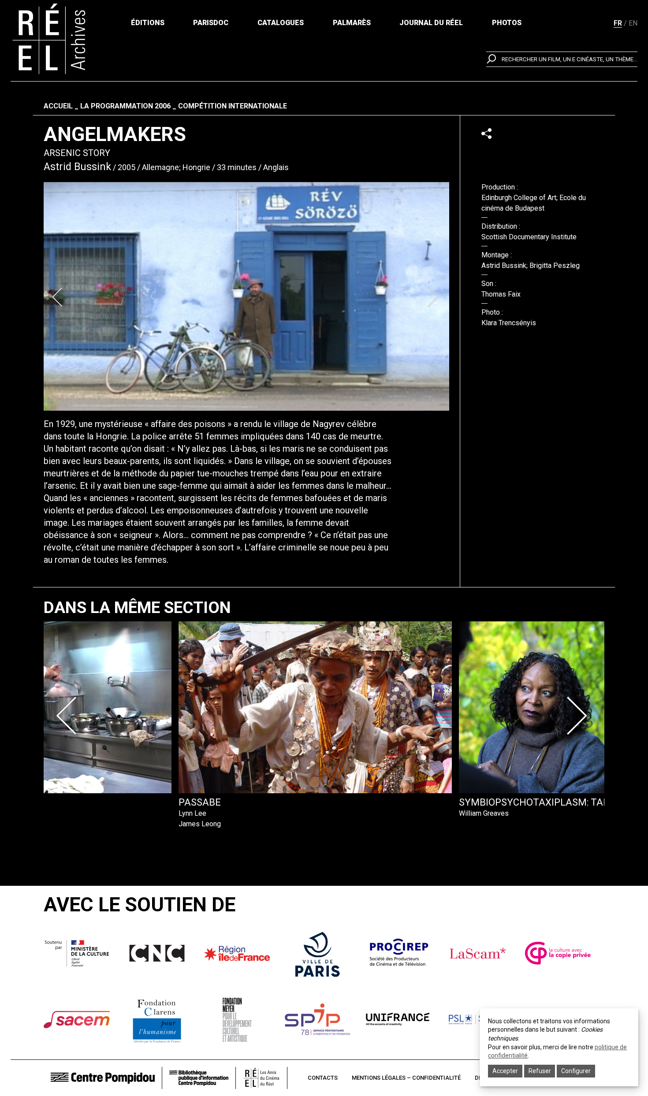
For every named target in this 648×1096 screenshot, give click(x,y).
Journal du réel (431, 23)
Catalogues (280, 23)
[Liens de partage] (486, 133)
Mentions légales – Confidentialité (406, 1077)
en (633, 23)
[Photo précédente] (58, 297)
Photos (506, 23)
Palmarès (352, 23)
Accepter (505, 1070)
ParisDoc (210, 23)
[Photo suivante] (434, 297)
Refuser (540, 1070)
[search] (561, 59)
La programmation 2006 (125, 106)
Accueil (58, 106)
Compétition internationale (232, 106)
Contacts (323, 1077)
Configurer (576, 1070)
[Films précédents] (69, 716)
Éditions (147, 23)
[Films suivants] (579, 716)
